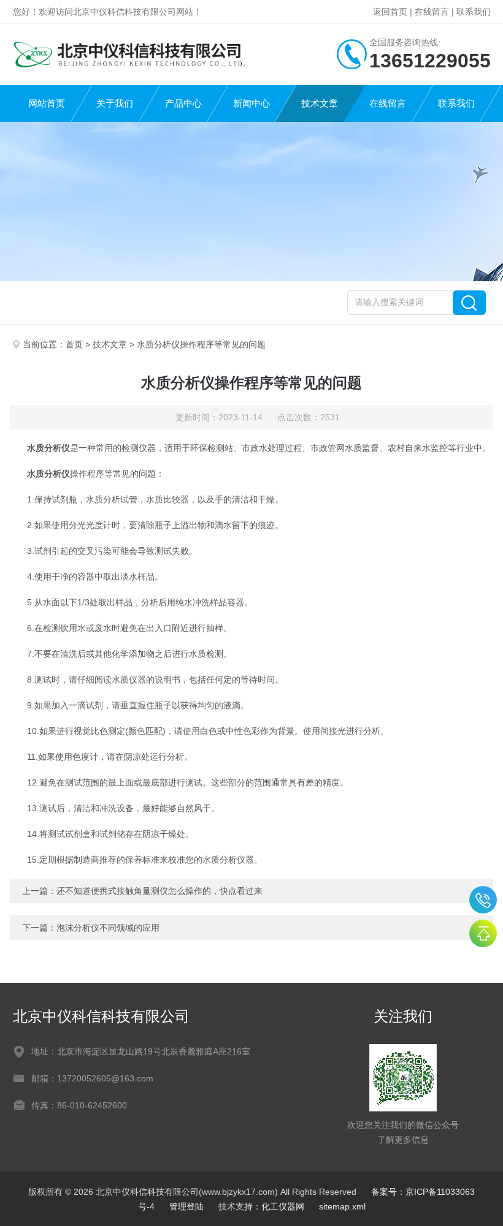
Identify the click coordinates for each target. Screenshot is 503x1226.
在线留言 (432, 12)
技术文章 (319, 103)
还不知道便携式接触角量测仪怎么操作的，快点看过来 (159, 891)
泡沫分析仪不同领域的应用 (107, 928)
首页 (74, 344)
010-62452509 (483, 900)
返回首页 (390, 12)
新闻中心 (251, 103)
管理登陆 (186, 1206)
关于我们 (114, 103)
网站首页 (46, 103)
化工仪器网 (282, 1206)
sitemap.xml (342, 1206)
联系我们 (473, 12)
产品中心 (183, 103)
